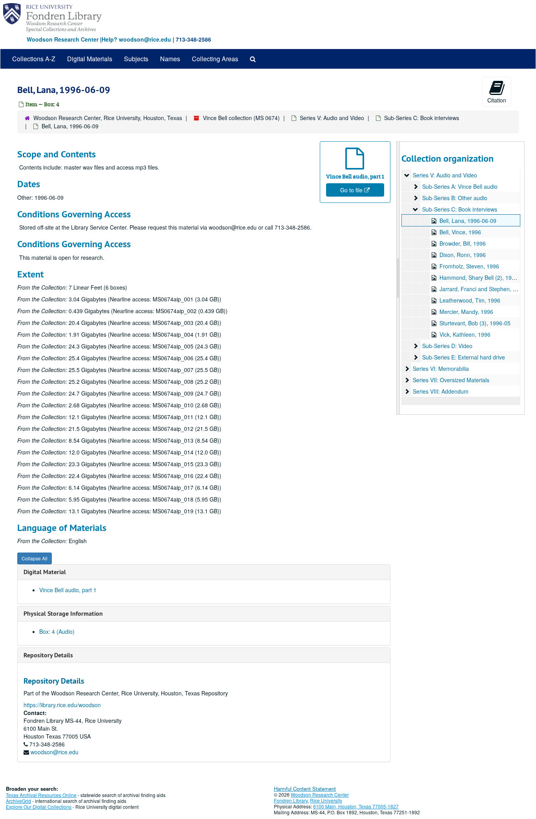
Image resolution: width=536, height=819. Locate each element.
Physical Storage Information (63, 613)
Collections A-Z (33, 58)
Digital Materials (89, 58)
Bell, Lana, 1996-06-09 (467, 220)
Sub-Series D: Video (447, 346)
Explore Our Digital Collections (38, 806)
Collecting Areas (215, 58)
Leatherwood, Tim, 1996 (469, 300)
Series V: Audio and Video (332, 118)
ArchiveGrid (18, 800)
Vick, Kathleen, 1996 (464, 334)
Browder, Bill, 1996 (462, 243)
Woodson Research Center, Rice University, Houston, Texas (107, 118)
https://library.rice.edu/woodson (62, 705)
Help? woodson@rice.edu (136, 39)
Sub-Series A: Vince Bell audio (460, 186)
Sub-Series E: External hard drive (463, 357)
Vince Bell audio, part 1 (68, 590)
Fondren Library (291, 800)
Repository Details (48, 655)
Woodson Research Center (62, 39)
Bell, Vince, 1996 (460, 232)
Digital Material (45, 572)
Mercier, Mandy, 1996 (466, 312)
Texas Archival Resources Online (41, 795)
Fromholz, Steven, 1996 (469, 266)
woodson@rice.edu (54, 752)
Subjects (136, 58)
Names (170, 58)
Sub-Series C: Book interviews (421, 118)
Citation (496, 100)
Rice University (326, 800)
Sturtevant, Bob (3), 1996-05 (474, 323)
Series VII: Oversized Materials (451, 380)
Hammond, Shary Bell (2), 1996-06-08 (486, 277)
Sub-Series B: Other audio (454, 198)
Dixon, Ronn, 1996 (462, 255)
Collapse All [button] (34, 558)
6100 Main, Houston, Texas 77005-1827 (356, 806)
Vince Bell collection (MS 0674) (241, 118)
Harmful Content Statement (305, 788)
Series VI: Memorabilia (441, 368)
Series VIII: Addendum (441, 391)
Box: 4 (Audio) (57, 631)
